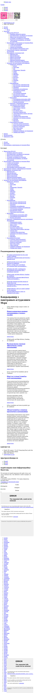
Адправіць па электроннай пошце (10, 481)
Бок (14, 68)
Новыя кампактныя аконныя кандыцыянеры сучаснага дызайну (17, 313)
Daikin (15, 71)
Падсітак (15, 119)
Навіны (6, 133)
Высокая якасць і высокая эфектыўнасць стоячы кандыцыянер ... (18, 278)
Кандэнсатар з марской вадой (21, 84)
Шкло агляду (16, 109)
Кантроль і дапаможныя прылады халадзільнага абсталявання (19, 104)
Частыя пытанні (8, 135)
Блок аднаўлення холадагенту (21, 125)
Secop (14, 81)
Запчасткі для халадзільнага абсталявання (18, 63)
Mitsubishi (16, 74)
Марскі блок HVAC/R (13, 32)
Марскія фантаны (15, 55)
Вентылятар (13, 97)
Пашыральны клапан (19, 106)
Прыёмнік (16, 87)
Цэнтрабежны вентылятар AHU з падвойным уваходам (16, 271)
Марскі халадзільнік (15, 57)
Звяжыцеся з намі (8, 136)
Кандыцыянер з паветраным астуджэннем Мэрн (20, 42)
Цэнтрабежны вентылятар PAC (21, 100)
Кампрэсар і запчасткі (16, 64)
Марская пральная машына (17, 60)
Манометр (16, 120)
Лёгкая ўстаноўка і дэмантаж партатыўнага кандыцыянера (17, 410)
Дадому (6, 27)
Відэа (8, 29)
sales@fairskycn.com (9, 454)
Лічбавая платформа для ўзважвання (23, 131)
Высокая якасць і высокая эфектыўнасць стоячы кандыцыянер (16, 345)
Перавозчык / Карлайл (19, 70)
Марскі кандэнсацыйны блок (18, 37)
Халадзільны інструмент (16, 122)
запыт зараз (4, 477)
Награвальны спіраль (19, 94)
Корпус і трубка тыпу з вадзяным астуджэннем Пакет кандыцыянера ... (17, 265)
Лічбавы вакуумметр (19, 132)
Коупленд (16, 77)
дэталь (12, 336)
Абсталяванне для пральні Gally (15, 53)
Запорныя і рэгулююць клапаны (22, 118)
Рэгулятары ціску (18, 110)
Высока (15, 79)
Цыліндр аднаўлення (19, 126)
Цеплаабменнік (14, 83)
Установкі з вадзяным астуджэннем (19, 38)
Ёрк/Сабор (16, 67)
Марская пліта (14, 54)
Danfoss (15, 73)
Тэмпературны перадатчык (20, 116)
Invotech (15, 76)
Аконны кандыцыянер (16, 47)
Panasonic (15, 80)
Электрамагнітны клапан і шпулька (22, 113)
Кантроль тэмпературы (19, 112)
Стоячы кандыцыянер (16, 44)
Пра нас (6, 28)
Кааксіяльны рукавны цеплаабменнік (19, 91)
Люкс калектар (17, 129)
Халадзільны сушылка (19, 107)
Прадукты (6, 31)
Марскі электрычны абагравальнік (19, 61)
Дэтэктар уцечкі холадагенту (21, 123)
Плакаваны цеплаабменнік (20, 89)
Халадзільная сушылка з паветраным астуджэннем (17, 168)
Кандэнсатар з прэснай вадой (21, 86)
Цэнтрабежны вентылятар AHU (22, 99)
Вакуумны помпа (18, 128)
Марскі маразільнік (15, 58)
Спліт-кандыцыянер (15, 45)
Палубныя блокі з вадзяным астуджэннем (21, 35)
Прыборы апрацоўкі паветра (18, 34)
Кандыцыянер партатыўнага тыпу (19, 48)
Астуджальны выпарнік (19, 93)
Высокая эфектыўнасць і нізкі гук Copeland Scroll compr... (16, 292)
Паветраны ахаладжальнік (20, 96)
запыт (8, 336)
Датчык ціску (17, 115)
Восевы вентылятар (18, 102)
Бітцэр (15, 66)
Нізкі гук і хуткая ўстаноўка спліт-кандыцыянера (16, 377)
